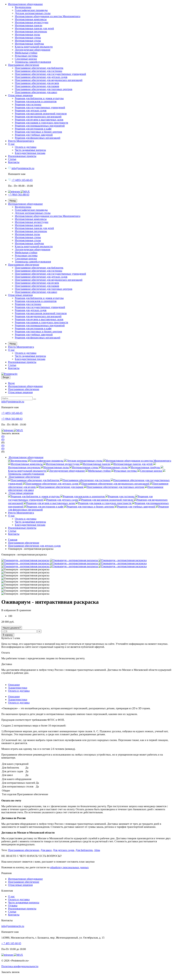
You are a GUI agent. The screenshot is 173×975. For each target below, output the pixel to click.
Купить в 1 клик (10, 638)
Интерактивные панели (28, 25)
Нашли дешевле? (12, 628)
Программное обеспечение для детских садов (41, 77)
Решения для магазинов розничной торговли (41, 113)
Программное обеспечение (23, 64)
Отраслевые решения (20, 95)
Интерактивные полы (27, 34)
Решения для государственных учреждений (40, 107)
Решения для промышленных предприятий (40, 125)
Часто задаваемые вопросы (30, 150)
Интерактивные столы (28, 40)
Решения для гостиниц (28, 104)
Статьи (12, 159)
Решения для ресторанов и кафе (33, 128)
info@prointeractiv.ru (22, 168)
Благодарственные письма (30, 153)
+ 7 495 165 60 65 (11, 943)
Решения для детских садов (30, 110)
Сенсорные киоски (26, 58)
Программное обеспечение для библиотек (39, 68)
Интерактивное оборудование (25, 4)
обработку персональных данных (69, 867)
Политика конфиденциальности (19, 966)
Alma (97, 850)
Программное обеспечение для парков (37, 86)
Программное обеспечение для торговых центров (43, 89)
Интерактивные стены (28, 37)
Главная (12, 539)
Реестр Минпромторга (21, 140)
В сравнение (24, 610)
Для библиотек (84, 850)
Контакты (13, 162)
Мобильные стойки (26, 52)
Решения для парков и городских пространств (41, 122)
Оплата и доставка (25, 147)
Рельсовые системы (26, 55)
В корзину (8, 635)
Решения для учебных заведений (34, 134)
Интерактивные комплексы (31, 19)
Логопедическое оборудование (32, 49)
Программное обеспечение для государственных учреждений (50, 74)
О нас (11, 143)
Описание (14, 684)
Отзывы (12, 905)
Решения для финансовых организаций (37, 137)
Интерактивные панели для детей (34, 28)
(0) (2, 442)
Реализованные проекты (22, 156)
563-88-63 (11, 418)
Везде (11, 383)
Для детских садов (63, 850)
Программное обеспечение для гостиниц (38, 71)
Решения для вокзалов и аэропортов (36, 101)
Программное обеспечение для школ (36, 92)
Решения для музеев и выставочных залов (39, 119)
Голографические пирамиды (31, 10)
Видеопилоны (23, 7)
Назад (12, 200)
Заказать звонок (10, 972)
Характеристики (17, 687)
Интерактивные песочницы (31, 31)
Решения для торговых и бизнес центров (38, 131)
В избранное (8, 610)
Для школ (46, 850)
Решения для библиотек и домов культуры (39, 98)
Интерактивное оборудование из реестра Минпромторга (47, 16)
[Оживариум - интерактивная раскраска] (25, 560)
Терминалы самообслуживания (33, 61)
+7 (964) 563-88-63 (18, 194)
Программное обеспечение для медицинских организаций (48, 80)
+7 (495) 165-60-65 (22, 180)
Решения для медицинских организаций (38, 116)
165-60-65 (11, 413)
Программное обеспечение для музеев (37, 83)
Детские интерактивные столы (33, 13)
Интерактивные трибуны (29, 43)
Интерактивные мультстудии (31, 22)
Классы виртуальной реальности (34, 46)
